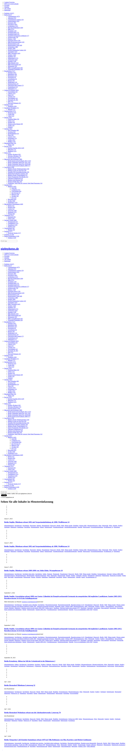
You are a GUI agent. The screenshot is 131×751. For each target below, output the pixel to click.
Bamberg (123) (12, 151)
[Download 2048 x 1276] (9, 704)
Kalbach (10, 127)
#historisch (13, 527)
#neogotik (90, 608)
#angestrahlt (18, 743)
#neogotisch (97, 608)
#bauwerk (53, 525)
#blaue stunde (68, 525)
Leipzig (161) (12, 137)
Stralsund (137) (12, 212)
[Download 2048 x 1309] (9, 731)
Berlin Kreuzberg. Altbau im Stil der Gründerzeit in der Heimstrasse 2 (29, 661)
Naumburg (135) (12, 225)
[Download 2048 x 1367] (9, 562)
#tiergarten (74, 746)
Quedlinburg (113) (13, 223)
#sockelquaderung (101, 666)
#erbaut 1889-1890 (117, 574)
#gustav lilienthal (9, 608)
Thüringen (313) (9, 215)
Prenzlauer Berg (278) (14, 40)
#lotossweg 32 (15, 693)
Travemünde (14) (13, 98)
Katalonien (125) (12, 202)
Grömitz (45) (11, 96)
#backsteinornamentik (64, 605)
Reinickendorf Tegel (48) (15, 45)
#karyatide (11, 577)
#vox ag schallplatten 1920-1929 (83, 609)
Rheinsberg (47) (12, 76)
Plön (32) (10, 101)
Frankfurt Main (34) (13, 119)
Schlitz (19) (11, 125)
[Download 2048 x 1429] (9, 538)
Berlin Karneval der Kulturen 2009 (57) (19, 165)
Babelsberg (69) (12, 74)
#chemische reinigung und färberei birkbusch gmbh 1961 (20, 606)
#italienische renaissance (118, 745)
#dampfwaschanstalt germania (45, 606)
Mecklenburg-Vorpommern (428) (13, 204)
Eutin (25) (11, 95)
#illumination (107, 745)
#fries (110, 525)
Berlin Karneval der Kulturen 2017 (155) (19, 161)
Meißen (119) (11, 141)
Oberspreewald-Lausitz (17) (16, 85)
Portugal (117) (8, 231)
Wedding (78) (12, 56)
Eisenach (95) (12, 217)
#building (76, 525)
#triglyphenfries (119, 666)
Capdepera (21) (15, 189)
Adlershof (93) (12, 18)
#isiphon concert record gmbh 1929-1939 (33, 608)
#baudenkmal (45, 525)
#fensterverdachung (40, 575)
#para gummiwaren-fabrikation (13, 609)
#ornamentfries (35, 527)
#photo (42, 527)
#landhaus (56, 608)
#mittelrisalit (52, 577)
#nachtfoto (27, 527)
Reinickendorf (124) (13, 43)
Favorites (6, 5)
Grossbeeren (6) (12, 79)
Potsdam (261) (12, 72)
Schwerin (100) (12, 210)
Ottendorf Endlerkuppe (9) (15, 178)
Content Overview (9, 2)
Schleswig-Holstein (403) (11, 90)
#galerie (115, 525)
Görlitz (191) (11, 140)
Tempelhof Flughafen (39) (15, 69)
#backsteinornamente (51, 605)
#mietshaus (20, 527)
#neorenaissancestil (41, 746)
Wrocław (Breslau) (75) (14, 156)
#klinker (20, 720)
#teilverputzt (86, 527)
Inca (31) (13, 197)
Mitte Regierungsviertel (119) (16, 42)
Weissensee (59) (12, 66)
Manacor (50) (15, 194)
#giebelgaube (110, 692)
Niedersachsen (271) (10, 111)
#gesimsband (14, 666)
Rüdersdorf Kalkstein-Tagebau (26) (18, 173)
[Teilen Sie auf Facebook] (9, 507)
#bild (62, 525)
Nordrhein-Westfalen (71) (11, 108)
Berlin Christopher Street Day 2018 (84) (19, 164)
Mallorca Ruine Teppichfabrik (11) (17, 175)
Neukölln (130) (12, 31)
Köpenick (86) (12, 23)
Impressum (7, 10)
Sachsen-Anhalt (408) (10, 220)
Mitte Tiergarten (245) (14, 53)
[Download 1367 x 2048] (9, 588)
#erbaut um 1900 (73, 719)
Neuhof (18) (11, 122)
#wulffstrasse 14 (108, 527)
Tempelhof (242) (12, 51)
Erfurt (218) (11, 218)
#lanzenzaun (26, 577)
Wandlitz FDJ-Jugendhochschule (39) (18, 172)
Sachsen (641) (8, 128)
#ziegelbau (117, 527)
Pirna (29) (10, 135)
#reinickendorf (51, 693)
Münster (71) (11, 109)
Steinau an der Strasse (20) (15, 124)
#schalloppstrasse (52, 609)
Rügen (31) (11, 205)
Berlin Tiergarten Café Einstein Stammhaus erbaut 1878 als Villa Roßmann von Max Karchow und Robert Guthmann (47, 740)
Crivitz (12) (11, 209)
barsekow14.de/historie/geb (29, 602)
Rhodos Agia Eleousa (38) (15, 180)
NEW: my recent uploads (11, 4)
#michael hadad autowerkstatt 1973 (70, 608)
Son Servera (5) (15, 193)
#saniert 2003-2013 (41, 609)
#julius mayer (49, 608)
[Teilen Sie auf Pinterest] (9, 509)
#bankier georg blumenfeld (88, 743)
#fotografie (105, 525)
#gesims (84, 575)
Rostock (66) (11, 207)
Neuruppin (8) (12, 77)
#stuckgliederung (66, 746)
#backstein (33, 525)
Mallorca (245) (12, 186)
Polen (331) (7, 153)
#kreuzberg (45, 666)
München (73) (12, 149)
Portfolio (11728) (9, 234)
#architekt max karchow (37, 743)
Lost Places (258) (9, 167)
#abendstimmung (9, 525)
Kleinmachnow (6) (13, 84)
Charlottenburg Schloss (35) (16, 19)
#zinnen (95, 609)
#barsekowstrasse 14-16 (77, 605)
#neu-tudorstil (105, 608)
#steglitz (80, 527)
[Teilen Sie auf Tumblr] (9, 511)
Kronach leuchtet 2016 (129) (16, 148)
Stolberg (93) (11, 226)
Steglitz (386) (11, 48)
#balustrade (56, 574)
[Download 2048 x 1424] (9, 620)
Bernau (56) (11, 80)
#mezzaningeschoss (54, 666)
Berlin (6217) (8, 15)
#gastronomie (82, 745)
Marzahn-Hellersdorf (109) (15, 27)
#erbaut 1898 (69, 606)
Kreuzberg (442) (12, 24)
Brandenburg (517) (9, 71)
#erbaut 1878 (41, 745)
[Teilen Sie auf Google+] (9, 512)
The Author (7, 8)
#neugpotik (120, 608)
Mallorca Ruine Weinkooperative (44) (18, 169)
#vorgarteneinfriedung (97, 527)
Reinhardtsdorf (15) (13, 133)
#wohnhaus (71, 720)
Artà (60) (14, 188)
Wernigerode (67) (13, 222)
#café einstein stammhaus (11, 745)
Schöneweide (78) (13, 37)
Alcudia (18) (15, 196)
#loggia (33, 577)
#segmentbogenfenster (70, 527)
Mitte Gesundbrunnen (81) (15, 68)
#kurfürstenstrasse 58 (23, 746)
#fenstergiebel (30, 575)
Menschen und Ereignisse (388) (13, 159)
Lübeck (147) (12, 93)
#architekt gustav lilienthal (30, 605)
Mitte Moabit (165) (13, 63)
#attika (44, 574)
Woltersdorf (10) (12, 82)
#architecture (18, 525)
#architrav (37, 664)
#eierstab (109, 574)
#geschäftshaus (110, 606)
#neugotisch (113, 608)
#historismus (105, 575)
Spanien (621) (8, 185)
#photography (48, 527)
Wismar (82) (11, 214)
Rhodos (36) (11, 230)
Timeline (6, 7)
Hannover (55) (12, 112)
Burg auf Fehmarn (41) (14, 103)
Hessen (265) (8, 117)
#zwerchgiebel (74, 693)
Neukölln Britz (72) (13, 32)
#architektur (26, 525)
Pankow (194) (12, 39)
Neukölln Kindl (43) (13, 34)
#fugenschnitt (61, 575)
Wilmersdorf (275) (13, 58)
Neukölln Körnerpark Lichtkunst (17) (18, 35)
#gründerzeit (91, 575)
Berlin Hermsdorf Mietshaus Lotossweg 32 (19, 685)
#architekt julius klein (29, 574)
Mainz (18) (11, 145)
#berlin (58, 525)
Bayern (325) (8, 146)
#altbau (17, 664)
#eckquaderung (101, 574)
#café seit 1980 (23, 745)
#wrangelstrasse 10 (91, 577)
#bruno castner (120, 605)
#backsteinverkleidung (74, 743)
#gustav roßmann (91, 745)
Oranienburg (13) (13, 87)
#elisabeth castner (60, 606)
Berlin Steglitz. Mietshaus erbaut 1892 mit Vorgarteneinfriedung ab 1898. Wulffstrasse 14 (36, 522)
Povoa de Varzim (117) (14, 233)
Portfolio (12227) (9, 13)
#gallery (120, 525)
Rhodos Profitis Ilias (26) (15, 181)
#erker (80, 719)
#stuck (83, 577)
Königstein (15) (12, 138)
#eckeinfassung (63, 692)
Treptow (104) (12, 55)
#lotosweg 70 (27, 720)
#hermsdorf (118, 692)
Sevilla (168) (11, 201)
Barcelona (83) (12, 199)
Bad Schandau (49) (13, 130)
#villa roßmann (91, 746)
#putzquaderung (91, 666)
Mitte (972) (11, 29)
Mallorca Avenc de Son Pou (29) (17, 170)
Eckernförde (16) (12, 92)
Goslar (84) (11, 114)
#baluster (49, 574)
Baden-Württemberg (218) (11, 236)
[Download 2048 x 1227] (9, 514)
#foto (99, 525)
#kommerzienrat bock (10, 746)
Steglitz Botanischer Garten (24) (17, 50)
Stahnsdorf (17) (12, 88)
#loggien (38, 577)
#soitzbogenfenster (63, 609)
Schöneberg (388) (13, 47)
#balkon (39, 525)
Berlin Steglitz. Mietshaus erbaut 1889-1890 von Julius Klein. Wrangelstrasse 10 (33, 570)
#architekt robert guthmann (51, 743)
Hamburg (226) (8, 104)
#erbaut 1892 (83, 525)
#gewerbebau (118, 606)
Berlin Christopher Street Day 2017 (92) (19, 162)
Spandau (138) (12, 61)
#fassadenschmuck (9, 575)
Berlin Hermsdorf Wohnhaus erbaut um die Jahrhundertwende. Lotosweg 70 (32, 712)
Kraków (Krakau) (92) (14, 154)
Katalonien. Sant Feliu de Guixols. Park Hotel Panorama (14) (25, 183)
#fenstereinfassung (92, 525)
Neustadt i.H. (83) (13, 100)
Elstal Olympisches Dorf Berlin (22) (18, 177)
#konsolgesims (18, 577)
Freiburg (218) (12, 238)
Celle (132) (11, 116)
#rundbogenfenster (58, 527)
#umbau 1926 (82, 746)
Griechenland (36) (9, 228)
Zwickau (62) (12, 132)
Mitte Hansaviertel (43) (14, 64)
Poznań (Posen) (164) (14, 157)
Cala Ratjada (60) (16, 191)
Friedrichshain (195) (13, 21)
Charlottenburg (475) (14, 16)
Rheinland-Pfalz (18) (10, 143)
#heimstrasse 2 (30, 666)
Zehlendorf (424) (12, 60)
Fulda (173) (11, 120)
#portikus (83, 666)
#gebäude (7, 527)
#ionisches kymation (115, 575)
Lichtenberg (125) (13, 26)
